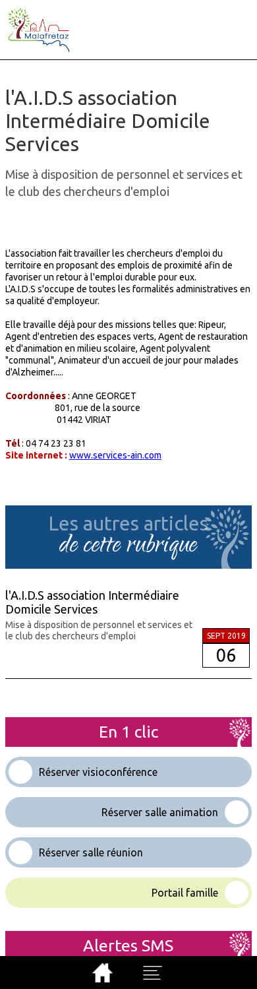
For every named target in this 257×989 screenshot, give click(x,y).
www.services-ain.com (115, 455)
